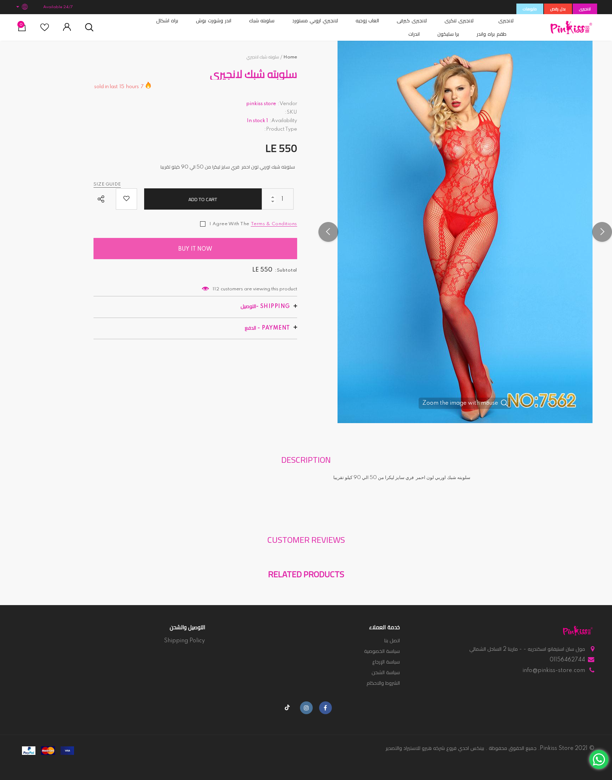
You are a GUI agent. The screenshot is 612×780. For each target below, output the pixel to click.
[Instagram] (306, 707)
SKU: (291, 112)
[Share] (103, 199)
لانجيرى (585, 9)
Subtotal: (286, 270)
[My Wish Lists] (44, 30)
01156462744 (567, 660)
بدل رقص (558, 9)
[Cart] (22, 30)
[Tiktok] (287, 707)
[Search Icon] (89, 27)
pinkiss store (261, 103)
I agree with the (229, 224)
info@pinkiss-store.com (553, 670)
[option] (465, 232)
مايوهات (530, 9)
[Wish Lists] (126, 199)
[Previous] (328, 232)
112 (215, 289)
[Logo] (571, 27)
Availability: (283, 120)
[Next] (602, 232)
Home (290, 57)
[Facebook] (325, 707)
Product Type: (280, 129)
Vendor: (287, 103)
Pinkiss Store (556, 748)
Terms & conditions (274, 224)
